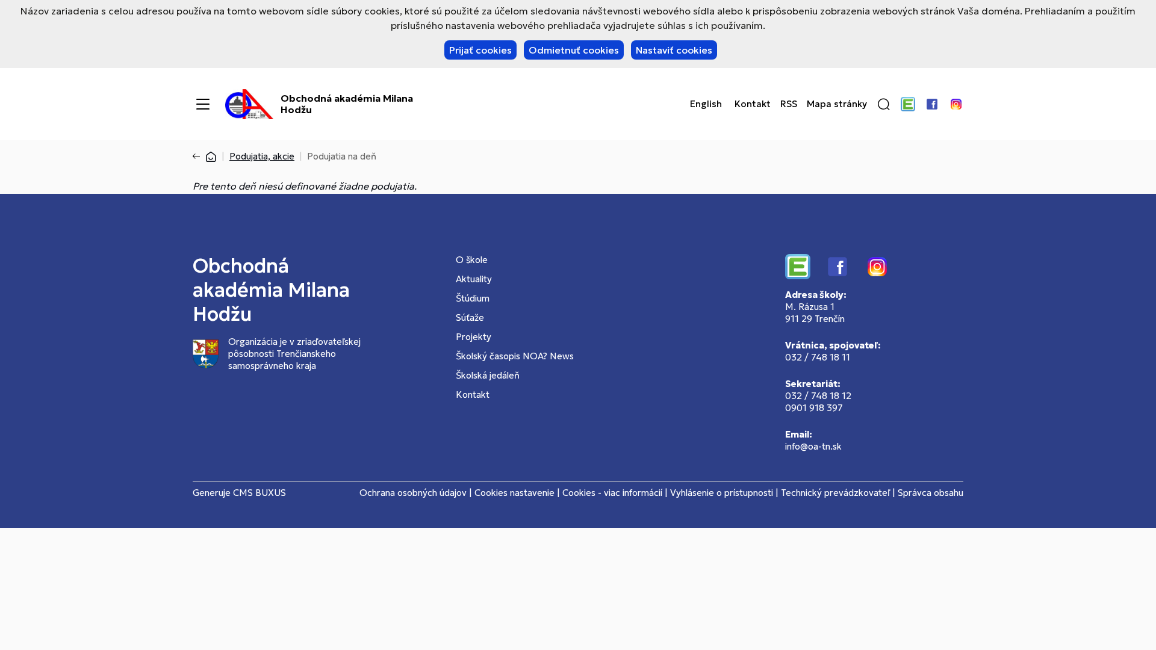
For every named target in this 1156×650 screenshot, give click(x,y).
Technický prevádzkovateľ (835, 492)
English (706, 104)
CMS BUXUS (259, 492)
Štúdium (472, 298)
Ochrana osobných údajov (413, 492)
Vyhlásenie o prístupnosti (721, 492)
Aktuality (474, 279)
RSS (788, 104)
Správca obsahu (930, 492)
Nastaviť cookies (674, 50)
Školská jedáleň (488, 375)
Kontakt (753, 104)
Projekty (473, 336)
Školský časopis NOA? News (515, 356)
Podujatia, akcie (261, 156)
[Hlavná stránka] (211, 156)
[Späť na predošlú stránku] (199, 156)
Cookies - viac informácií (612, 492)
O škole (472, 259)
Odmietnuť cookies (574, 50)
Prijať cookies (480, 50)
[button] (884, 104)
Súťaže (470, 317)
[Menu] (203, 104)
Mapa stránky (837, 104)
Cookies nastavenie (514, 492)
